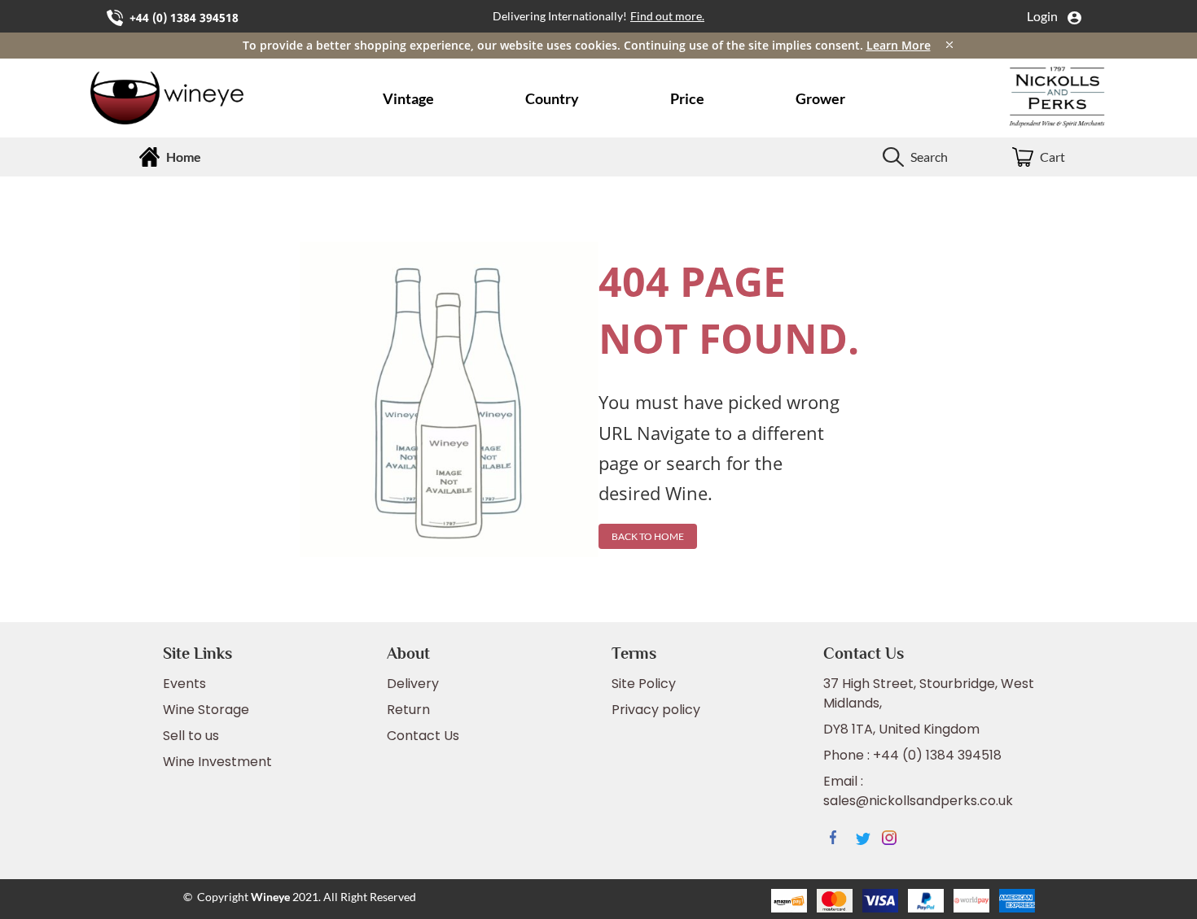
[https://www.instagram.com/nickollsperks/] (895, 840)
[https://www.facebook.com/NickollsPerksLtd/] (843, 840)
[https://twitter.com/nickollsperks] (869, 840)
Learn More (898, 45)
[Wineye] (192, 98)
